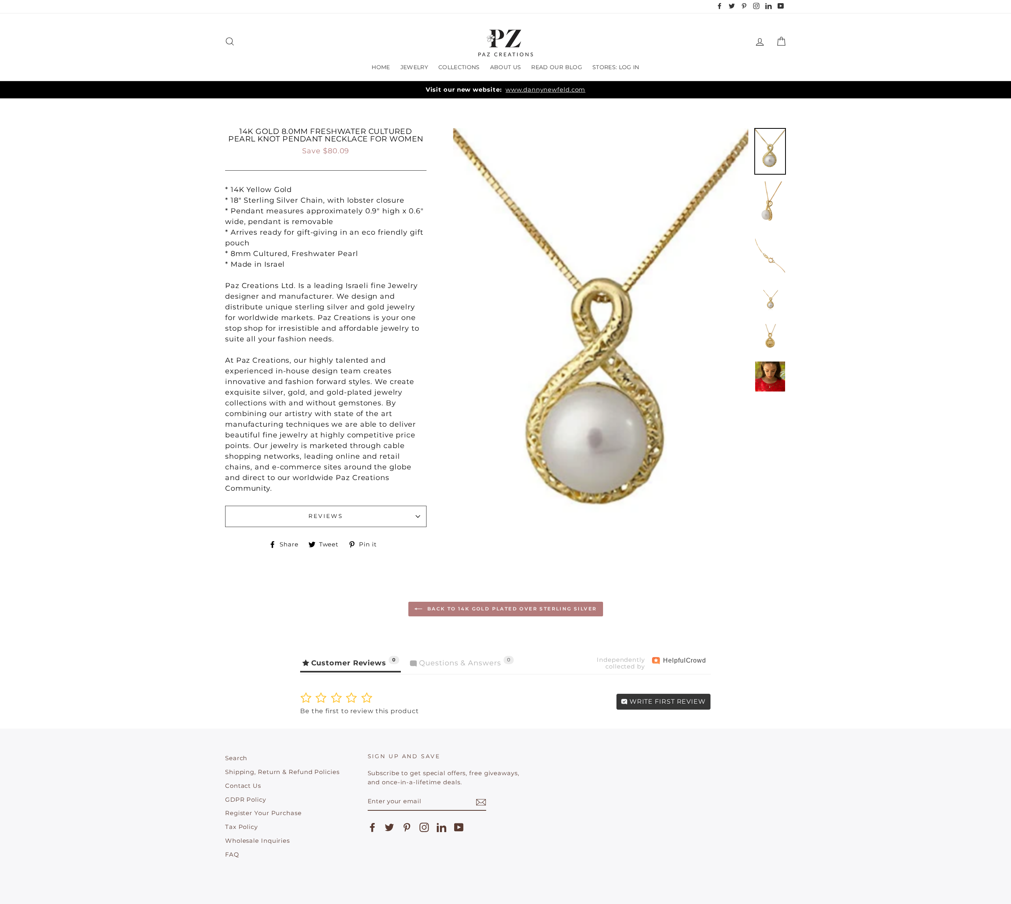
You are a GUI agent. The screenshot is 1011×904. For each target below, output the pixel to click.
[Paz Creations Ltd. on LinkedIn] (441, 827)
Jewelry (414, 67)
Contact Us (243, 785)
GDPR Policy (245, 799)
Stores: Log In (615, 67)
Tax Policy (241, 827)
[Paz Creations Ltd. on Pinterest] (407, 827)
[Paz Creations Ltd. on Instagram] (424, 827)
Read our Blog (556, 67)
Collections (459, 67)
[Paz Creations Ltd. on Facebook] (372, 827)
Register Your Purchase (263, 813)
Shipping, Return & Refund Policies (282, 772)
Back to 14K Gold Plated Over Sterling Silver (511, 609)
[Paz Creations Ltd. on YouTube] (459, 827)
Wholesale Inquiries (257, 840)
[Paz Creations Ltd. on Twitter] (389, 827)
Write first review (667, 701)
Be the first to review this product (359, 711)
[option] (505, 89)
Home (381, 67)
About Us (505, 67)
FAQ (232, 854)
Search (236, 758)
